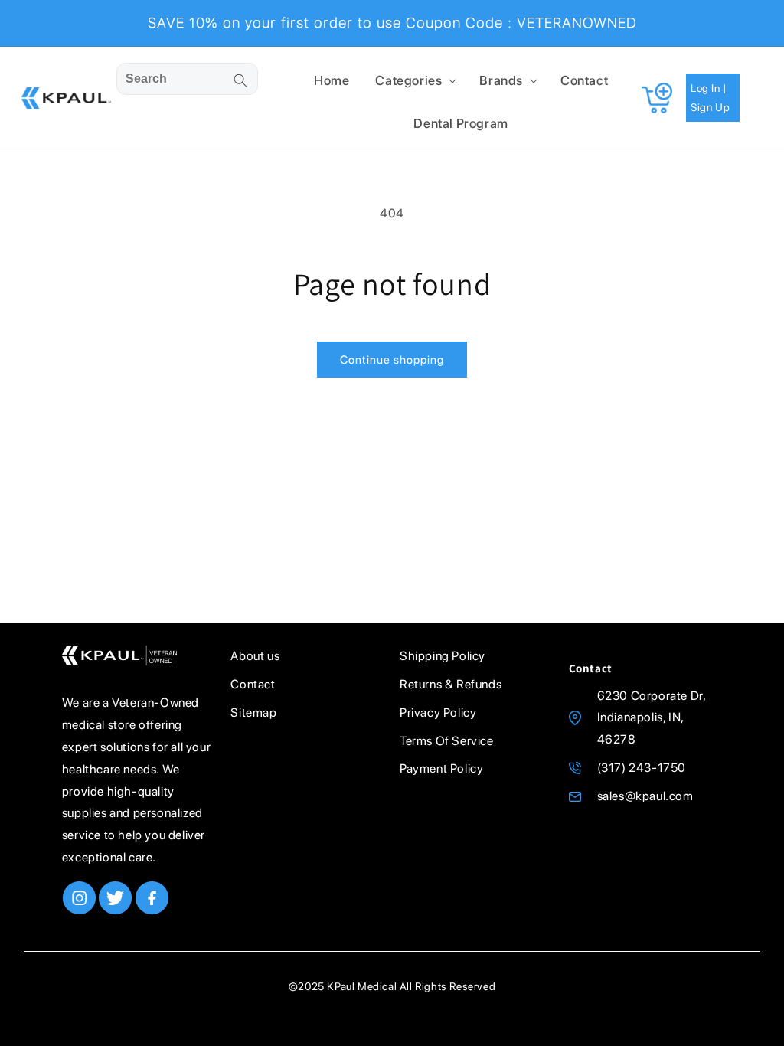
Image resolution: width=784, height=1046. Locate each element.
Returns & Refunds (450, 684)
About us (254, 656)
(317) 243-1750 (641, 767)
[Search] (240, 80)
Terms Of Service (447, 741)
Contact (252, 684)
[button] (414, 80)
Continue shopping (392, 360)
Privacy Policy (438, 712)
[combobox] (186, 79)
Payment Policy (441, 768)
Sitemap (253, 712)
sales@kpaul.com (645, 796)
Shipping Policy (442, 656)
